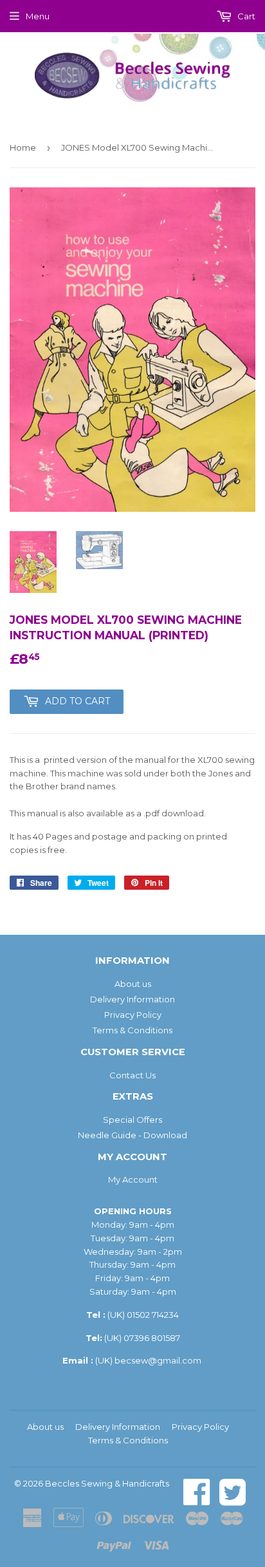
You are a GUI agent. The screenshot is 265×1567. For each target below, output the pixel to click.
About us (132, 984)
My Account (133, 1179)
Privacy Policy (132, 1014)
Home (23, 147)
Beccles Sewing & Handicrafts (107, 1483)
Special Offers (132, 1119)
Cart (245, 16)
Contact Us (132, 1075)
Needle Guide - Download (132, 1135)
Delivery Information (132, 999)
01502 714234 (153, 1314)
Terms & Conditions (132, 1030)
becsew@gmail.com (157, 1360)
